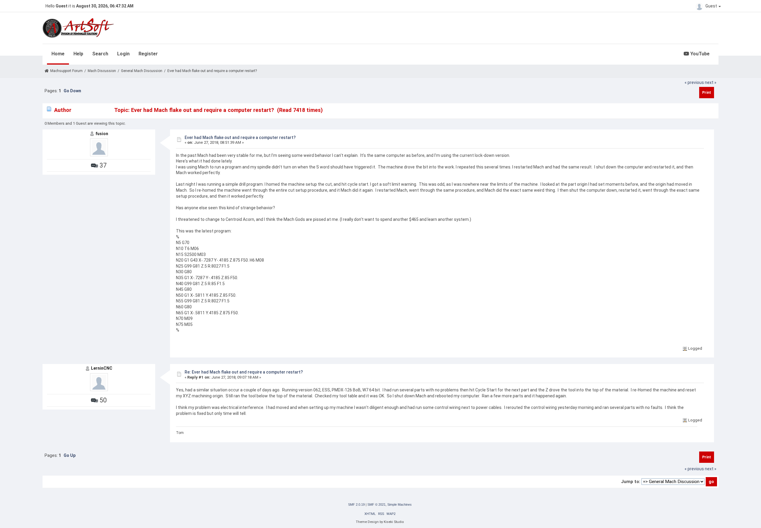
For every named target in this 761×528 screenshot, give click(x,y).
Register (148, 54)
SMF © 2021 (376, 504)
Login (123, 54)
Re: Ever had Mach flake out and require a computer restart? (244, 372)
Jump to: (630, 481)
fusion (101, 133)
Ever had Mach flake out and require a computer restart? (240, 137)
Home (58, 54)
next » (710, 82)
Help (78, 54)
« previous (694, 82)
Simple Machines (399, 504)
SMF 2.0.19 (356, 504)
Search (100, 54)
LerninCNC (101, 368)
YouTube (699, 54)
